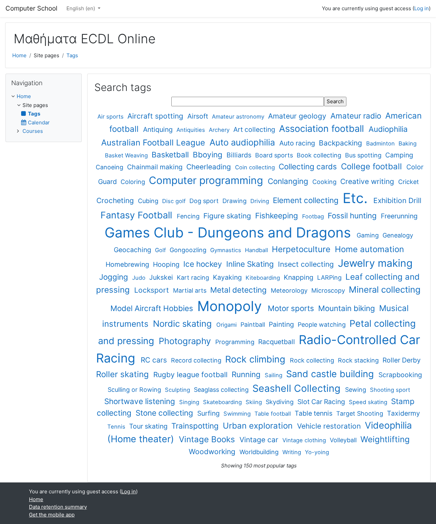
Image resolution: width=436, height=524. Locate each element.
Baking (408, 143)
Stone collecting (165, 412)
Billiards (240, 155)
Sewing (356, 389)
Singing (190, 402)
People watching (322, 324)
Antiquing (158, 129)
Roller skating (123, 374)
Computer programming (207, 180)
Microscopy (329, 290)
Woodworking (213, 451)
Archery (220, 129)
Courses (32, 131)
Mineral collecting (385, 289)
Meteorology (290, 290)
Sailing (274, 375)
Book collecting (320, 155)
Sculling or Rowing (135, 389)
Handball (257, 250)
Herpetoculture (302, 249)
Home (19, 55)
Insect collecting (307, 264)
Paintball (253, 324)
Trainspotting (196, 425)
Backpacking (341, 143)
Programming (235, 341)
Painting (282, 324)
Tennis (117, 426)
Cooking (325, 181)
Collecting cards (309, 166)
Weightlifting (385, 439)
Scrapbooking (400, 375)
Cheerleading (209, 167)
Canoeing (110, 167)
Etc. (357, 198)
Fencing (189, 216)
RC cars (155, 360)
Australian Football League (154, 143)
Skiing (255, 402)
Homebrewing (128, 264)
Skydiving (280, 401)
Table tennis (314, 413)
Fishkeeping (277, 215)
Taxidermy (403, 413)
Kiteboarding (264, 277)
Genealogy (398, 235)
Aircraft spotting (156, 116)
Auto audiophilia (243, 142)
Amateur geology (298, 116)
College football (372, 166)
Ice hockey (203, 263)
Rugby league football (191, 374)
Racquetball (277, 342)
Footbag (314, 216)
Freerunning (399, 216)
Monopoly (231, 306)
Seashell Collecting (297, 388)
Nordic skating (183, 323)
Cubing (149, 200)
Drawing (235, 200)
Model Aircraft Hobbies (152, 308)
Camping (399, 155)
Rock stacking (359, 360)
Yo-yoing (317, 452)
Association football (323, 128)
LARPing (330, 277)
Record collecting (197, 360)
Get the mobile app (52, 514)
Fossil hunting (353, 215)
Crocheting (116, 200)
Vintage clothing (305, 440)
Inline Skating (251, 263)
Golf (161, 250)
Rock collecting (313, 360)
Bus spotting (364, 155)
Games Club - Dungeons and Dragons (230, 232)
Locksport (152, 290)
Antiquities (191, 129)
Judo (139, 277)
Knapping (299, 277)
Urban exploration (259, 426)
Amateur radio (356, 115)
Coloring (134, 181)
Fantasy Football (137, 215)
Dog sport (204, 200)
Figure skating (228, 216)
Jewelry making (375, 263)
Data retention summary (58, 507)
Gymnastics (226, 250)
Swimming (237, 413)
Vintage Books (208, 439)
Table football (273, 413)
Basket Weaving (127, 155)
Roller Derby (402, 360)
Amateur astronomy (239, 116)
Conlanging (289, 181)
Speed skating (369, 402)
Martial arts (190, 290)
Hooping (167, 264)
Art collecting (255, 129)
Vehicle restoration (330, 426)
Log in (421, 8)
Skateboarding (223, 402)
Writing (292, 452)
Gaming (368, 235)
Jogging (114, 276)
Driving (260, 201)
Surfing (209, 413)
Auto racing (298, 143)
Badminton (381, 143)
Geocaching (133, 250)
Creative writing (368, 181)
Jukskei (162, 277)
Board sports (275, 155)
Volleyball (344, 440)
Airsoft (198, 116)
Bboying (208, 154)
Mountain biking (347, 308)
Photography (186, 341)
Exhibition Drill (397, 200)
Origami (227, 324)
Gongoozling (189, 249)
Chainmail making (155, 167)
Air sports (111, 116)
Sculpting (178, 389)
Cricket (408, 181)
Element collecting (307, 200)
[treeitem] (43, 114)
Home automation (369, 249)
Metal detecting (239, 289)
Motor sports (292, 308)
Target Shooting (360, 413)
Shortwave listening (140, 401)
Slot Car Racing (322, 402)
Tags (72, 55)
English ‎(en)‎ (81, 8)
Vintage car (259, 439)
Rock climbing (256, 359)
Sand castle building (331, 374)
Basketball (171, 154)
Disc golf (174, 201)
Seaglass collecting (222, 389)
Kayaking (228, 277)
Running (247, 374)
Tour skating (149, 426)
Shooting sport (390, 389)
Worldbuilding (259, 452)
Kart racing (194, 277)
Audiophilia (388, 129)
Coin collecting (256, 167)
